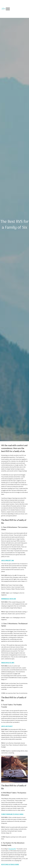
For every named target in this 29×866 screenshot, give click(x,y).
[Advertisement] (20, 9)
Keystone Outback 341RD (10, 864)
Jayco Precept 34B (7, 560)
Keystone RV (12, 849)
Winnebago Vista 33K (8, 598)
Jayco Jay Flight (7, 726)
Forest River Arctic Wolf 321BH (12, 814)
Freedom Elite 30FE (7, 662)
